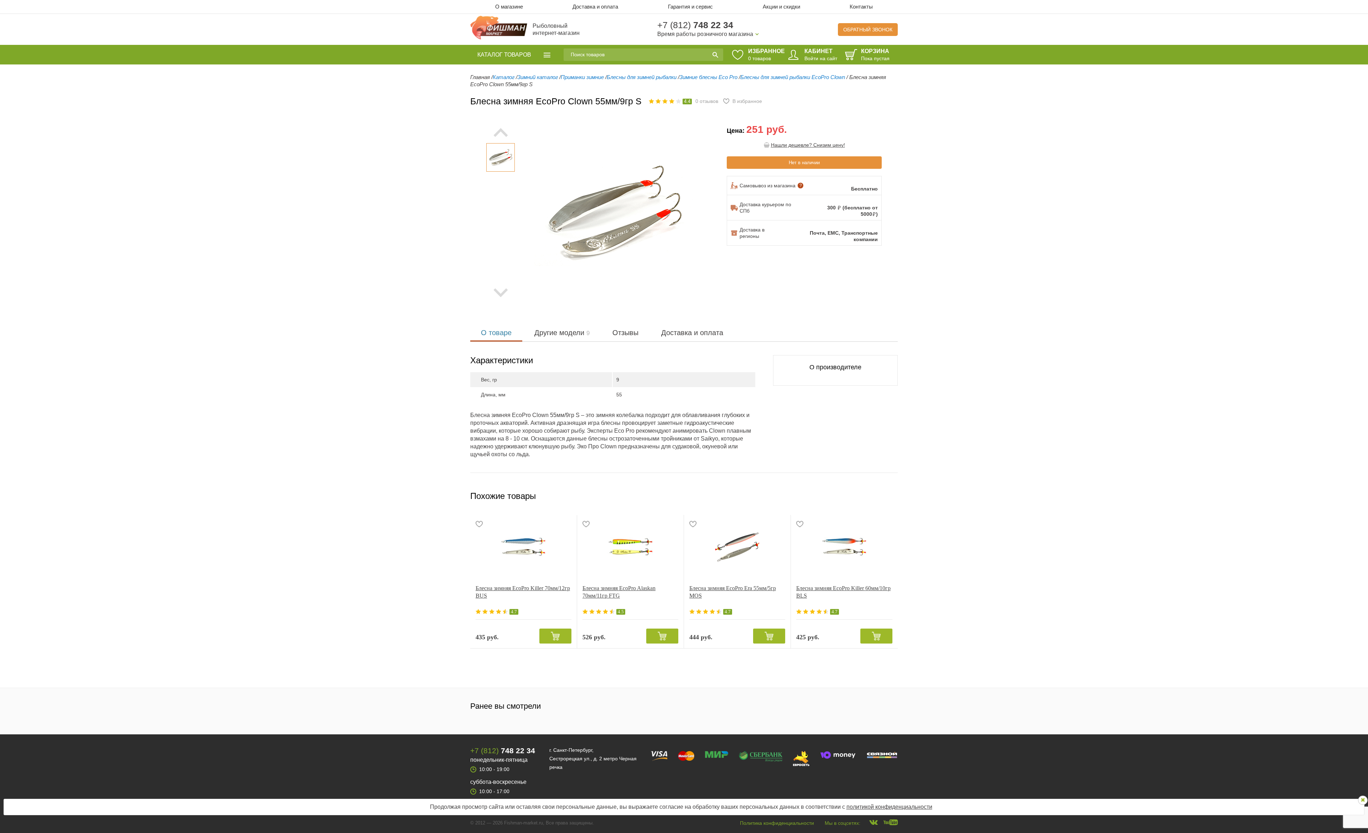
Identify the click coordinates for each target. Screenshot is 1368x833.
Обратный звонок (867, 29)
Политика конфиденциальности (777, 823)
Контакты (861, 7)
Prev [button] (500, 132)
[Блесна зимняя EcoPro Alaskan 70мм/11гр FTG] (630, 547)
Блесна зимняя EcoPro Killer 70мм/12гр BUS (523, 592)
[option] (500, 157)
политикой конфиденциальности (889, 807)
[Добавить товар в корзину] (555, 636)
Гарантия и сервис (690, 7)
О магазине (509, 7)
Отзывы (625, 333)
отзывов (706, 101)
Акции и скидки (781, 7)
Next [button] (500, 293)
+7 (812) (695, 25)
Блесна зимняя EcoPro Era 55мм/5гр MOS (732, 592)
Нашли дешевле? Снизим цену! (808, 145)
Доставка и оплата (595, 7)
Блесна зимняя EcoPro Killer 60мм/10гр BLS (843, 592)
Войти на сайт (820, 58)
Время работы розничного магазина (705, 34)
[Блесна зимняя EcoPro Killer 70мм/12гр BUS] (523, 547)
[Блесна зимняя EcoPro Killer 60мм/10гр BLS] (844, 547)
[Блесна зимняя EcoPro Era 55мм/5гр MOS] (737, 547)
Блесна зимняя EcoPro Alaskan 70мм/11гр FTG (619, 592)
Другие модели (562, 333)
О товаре (496, 333)
